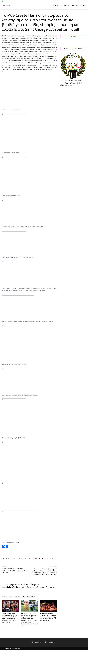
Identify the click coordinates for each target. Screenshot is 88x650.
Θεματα (55, 6)
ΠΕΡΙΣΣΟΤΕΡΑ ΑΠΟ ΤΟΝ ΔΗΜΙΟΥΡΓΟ (25, 597)
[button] (84, 6)
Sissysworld (51, 587)
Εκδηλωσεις (76, 6)
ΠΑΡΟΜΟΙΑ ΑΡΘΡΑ (7, 597)
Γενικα (47, 6)
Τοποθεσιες (65, 6)
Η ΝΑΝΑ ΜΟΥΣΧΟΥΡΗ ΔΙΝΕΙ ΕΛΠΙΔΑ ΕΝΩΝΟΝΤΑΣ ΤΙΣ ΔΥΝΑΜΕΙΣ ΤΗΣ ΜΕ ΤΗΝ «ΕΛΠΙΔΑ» (14, 570)
